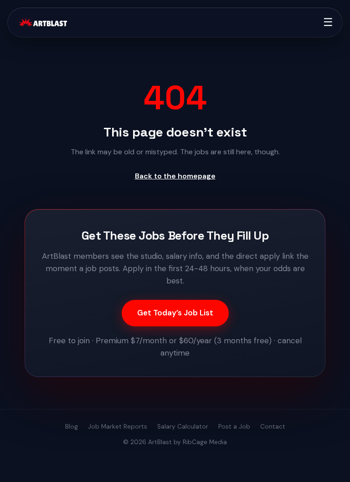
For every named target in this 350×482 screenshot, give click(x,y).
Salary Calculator (182, 426)
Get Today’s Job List (175, 313)
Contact (272, 426)
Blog (71, 426)
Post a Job (234, 426)
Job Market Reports (117, 426)
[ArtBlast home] (43, 22)
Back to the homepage (175, 176)
